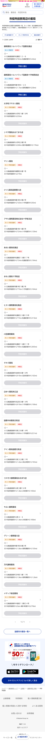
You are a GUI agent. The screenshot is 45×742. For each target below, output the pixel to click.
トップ (4, 688)
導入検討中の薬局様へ (38, 5)
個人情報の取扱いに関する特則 (14, 706)
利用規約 (19, 698)
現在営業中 (37, 35)
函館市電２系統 (32, 688)
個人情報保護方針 (35, 698)
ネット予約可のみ (23, 35)
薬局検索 (27, 6)
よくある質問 (37, 706)
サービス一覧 (7, 737)
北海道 (22, 688)
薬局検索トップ (13, 688)
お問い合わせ (16, 713)
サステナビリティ (36, 737)
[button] (22, 52)
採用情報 (30, 713)
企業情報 (6, 698)
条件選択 (9, 35)
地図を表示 (23, 737)
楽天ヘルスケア (22, 727)
